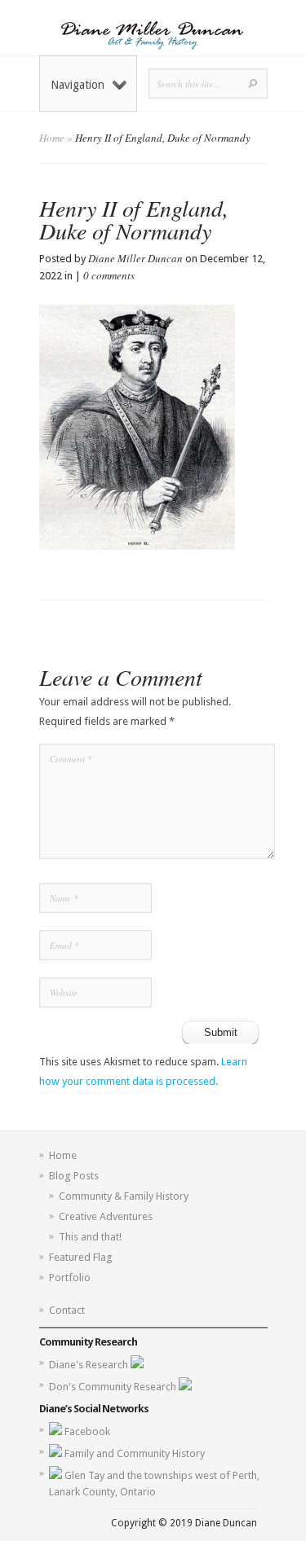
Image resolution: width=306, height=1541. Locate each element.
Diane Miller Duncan (135, 258)
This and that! (90, 1237)
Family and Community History (134, 1453)
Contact (67, 1310)
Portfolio (70, 1277)
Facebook (87, 1431)
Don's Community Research (114, 1387)
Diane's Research (90, 1365)
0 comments (109, 275)
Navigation (77, 84)
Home (51, 137)
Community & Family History (123, 1196)
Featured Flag (81, 1257)
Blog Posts (74, 1176)
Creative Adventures (106, 1216)
